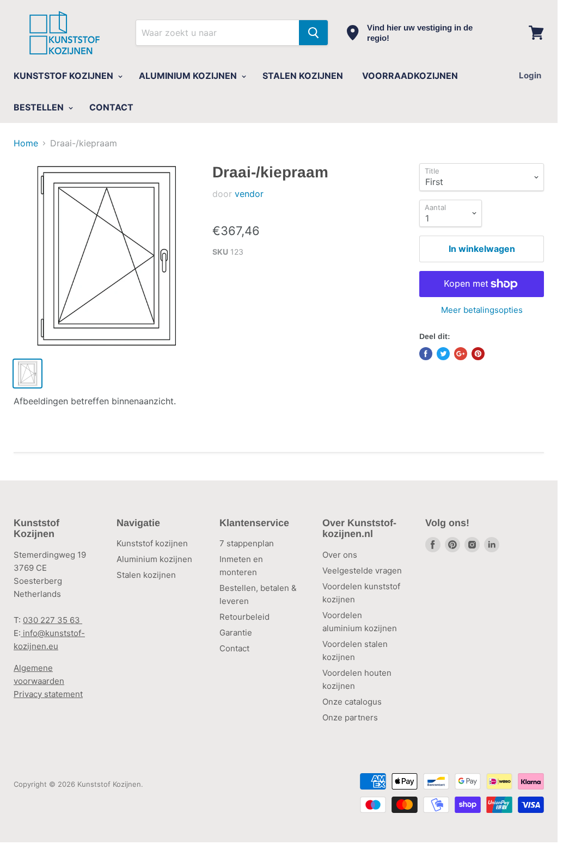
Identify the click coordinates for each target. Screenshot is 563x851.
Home (26, 143)
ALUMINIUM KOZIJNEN (189, 75)
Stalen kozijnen (146, 575)
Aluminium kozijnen (154, 559)
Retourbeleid (244, 617)
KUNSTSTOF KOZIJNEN (64, 75)
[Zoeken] (313, 32)
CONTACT (111, 107)
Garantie (235, 632)
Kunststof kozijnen (152, 543)
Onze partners (350, 717)
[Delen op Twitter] (443, 353)
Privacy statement (48, 694)
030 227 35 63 (52, 620)
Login (530, 75)
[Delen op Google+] (460, 353)
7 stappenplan (246, 543)
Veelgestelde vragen (362, 570)
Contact (234, 648)
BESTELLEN (40, 107)
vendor (249, 193)
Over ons (339, 555)
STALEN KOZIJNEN (302, 75)
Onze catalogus (352, 701)
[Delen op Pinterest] (478, 353)
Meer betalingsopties (482, 309)
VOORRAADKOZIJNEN (410, 75)
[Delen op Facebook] (425, 353)
